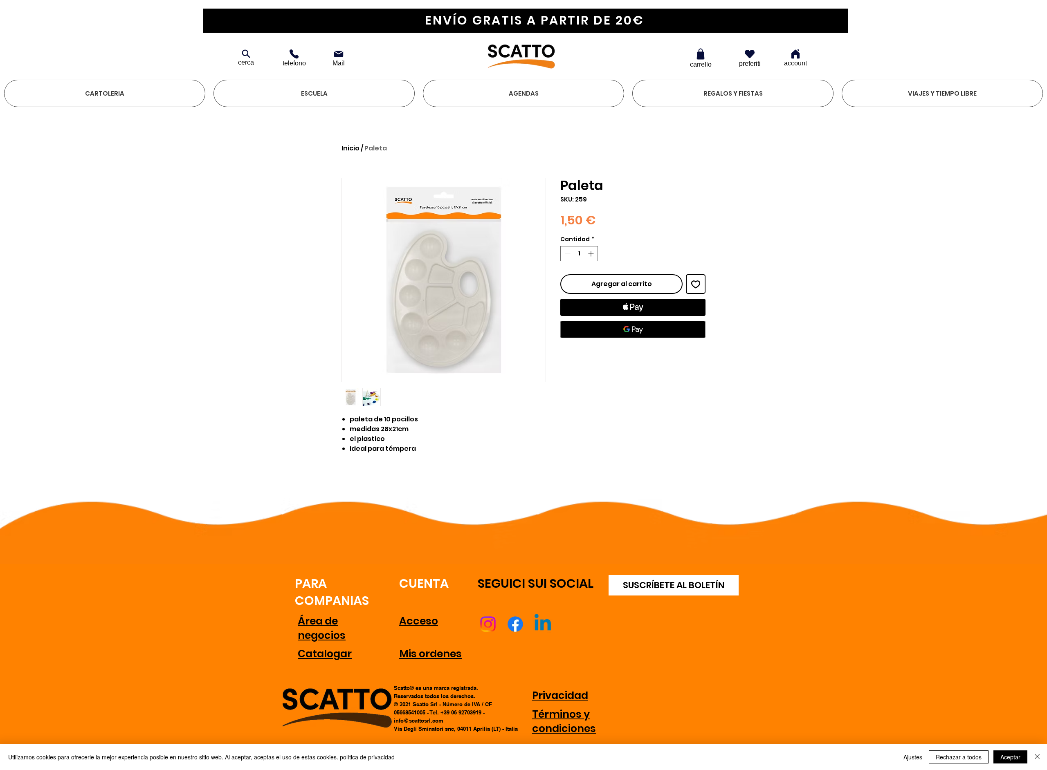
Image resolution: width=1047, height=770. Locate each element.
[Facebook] (515, 624)
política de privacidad (367, 757)
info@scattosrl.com (418, 720)
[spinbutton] (579, 253)
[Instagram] (488, 624)
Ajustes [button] (912, 757)
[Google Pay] (632, 329)
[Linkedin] (542, 624)
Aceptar (1010, 757)
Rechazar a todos (959, 757)
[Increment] (591, 253)
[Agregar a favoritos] (695, 284)
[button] (104, 93)
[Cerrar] (1037, 756)
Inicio (350, 148)
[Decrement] (567, 253)
